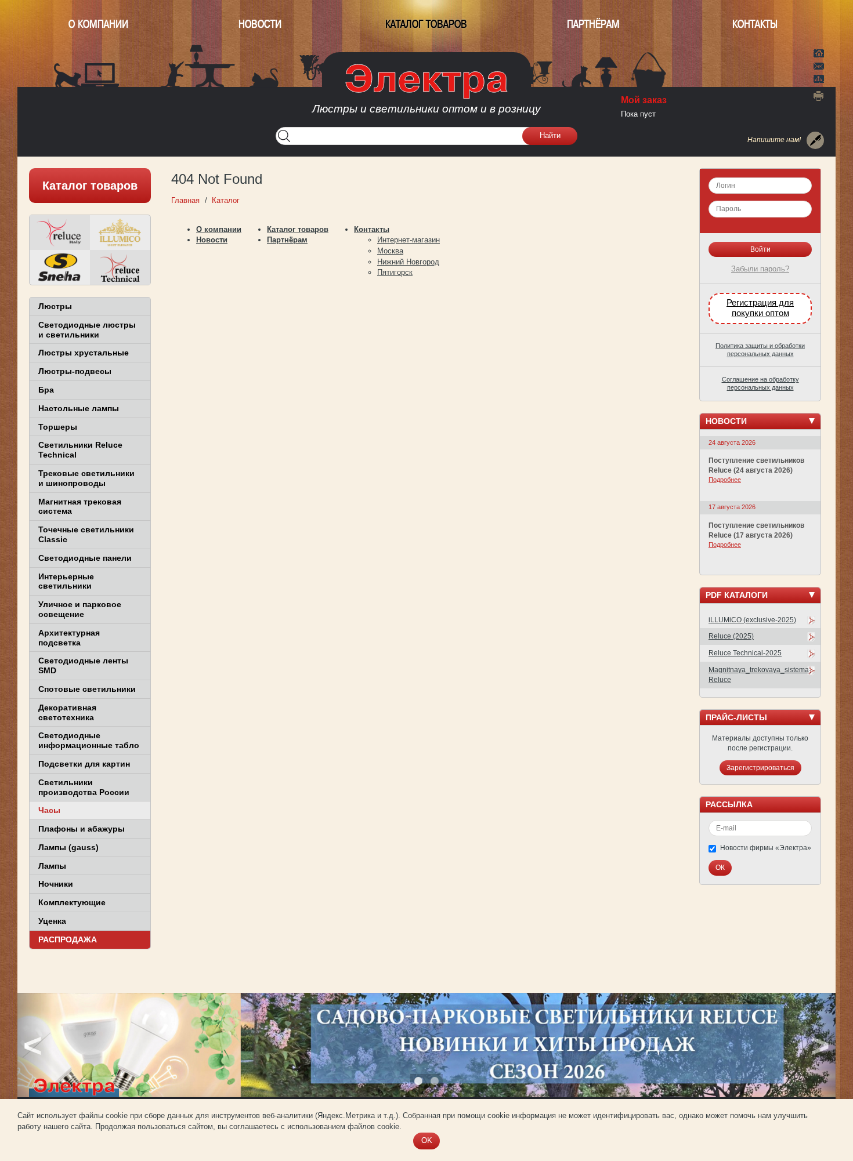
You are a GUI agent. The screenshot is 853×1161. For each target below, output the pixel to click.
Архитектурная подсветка (69, 637)
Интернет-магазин (408, 239)
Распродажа (67, 939)
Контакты (755, 24)
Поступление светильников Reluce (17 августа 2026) (756, 530)
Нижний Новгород (408, 261)
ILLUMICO (120, 232)
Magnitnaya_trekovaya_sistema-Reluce (760, 675)
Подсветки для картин (84, 763)
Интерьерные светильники (66, 581)
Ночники (55, 883)
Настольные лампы (78, 408)
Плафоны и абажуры (81, 828)
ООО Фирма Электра (426, 93)
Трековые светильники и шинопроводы (86, 478)
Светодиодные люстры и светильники (87, 329)
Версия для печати (819, 95)
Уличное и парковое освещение (79, 609)
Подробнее (725, 479)
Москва (390, 250)
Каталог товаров (426, 24)
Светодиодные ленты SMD (83, 665)
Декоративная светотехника (67, 712)
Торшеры (57, 426)
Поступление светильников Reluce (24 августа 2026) (756, 465)
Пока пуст (638, 114)
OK (426, 1140)
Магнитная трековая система (79, 506)
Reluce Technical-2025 (745, 653)
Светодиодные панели (85, 558)
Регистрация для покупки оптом (760, 308)
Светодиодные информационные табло (88, 740)
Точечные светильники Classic (86, 534)
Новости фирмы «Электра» (765, 848)
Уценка (52, 921)
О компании (98, 24)
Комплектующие (72, 902)
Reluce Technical (120, 267)
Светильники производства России (83, 787)
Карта (819, 77)
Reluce (60, 232)
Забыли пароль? (760, 268)
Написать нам (819, 64)
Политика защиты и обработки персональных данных (760, 349)
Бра (46, 389)
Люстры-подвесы (74, 371)
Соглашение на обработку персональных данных (760, 383)
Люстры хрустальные (83, 352)
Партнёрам (593, 24)
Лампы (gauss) (68, 847)
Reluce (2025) (731, 636)
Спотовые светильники (87, 689)
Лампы (52, 865)
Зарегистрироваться (760, 768)
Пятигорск (395, 272)
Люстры (55, 306)
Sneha (60, 267)
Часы (49, 810)
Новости (259, 24)
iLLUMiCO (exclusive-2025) (752, 620)
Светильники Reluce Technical (80, 449)
